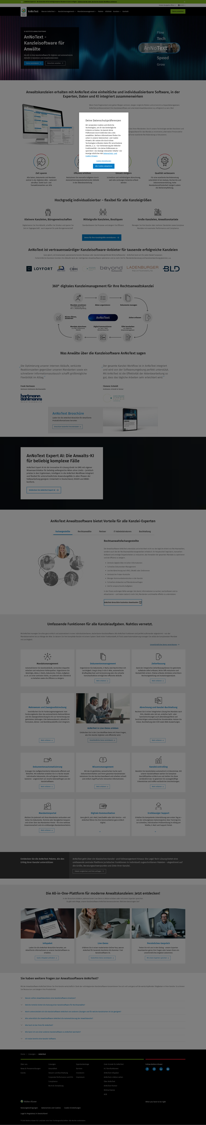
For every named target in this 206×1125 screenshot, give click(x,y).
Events (23, 1073)
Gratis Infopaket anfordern (46, 958)
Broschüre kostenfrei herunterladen (66, 427)
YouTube (168, 1069)
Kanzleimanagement (66, 11)
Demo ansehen (178, 11)
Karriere (79, 1069)
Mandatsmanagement (86, 11)
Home (23, 1054)
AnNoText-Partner (110, 1086)
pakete (89, 871)
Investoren (80, 1073)
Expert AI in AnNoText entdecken (44, 490)
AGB (105, 1094)
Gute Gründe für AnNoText (113, 1064)
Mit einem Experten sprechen (157, 958)
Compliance (53, 1081)
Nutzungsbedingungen (29, 1108)
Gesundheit (52, 1069)
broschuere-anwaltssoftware (123, 602)
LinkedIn (161, 1069)
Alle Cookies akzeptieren (103, 166)
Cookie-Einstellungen (103, 161)
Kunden (116, 11)
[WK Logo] (29, 1101)
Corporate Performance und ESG (60, 1077)
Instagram (154, 1069)
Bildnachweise (109, 1090)
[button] (50, 998)
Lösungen (32, 1054)
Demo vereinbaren (33, 63)
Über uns (24, 1064)
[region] (103, 142)
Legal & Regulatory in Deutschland (34, 1114)
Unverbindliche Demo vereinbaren (163, 645)
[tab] (63, 531)
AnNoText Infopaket (111, 1073)
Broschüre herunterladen (55, 63)
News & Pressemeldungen (31, 1069)
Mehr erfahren (101, 681)
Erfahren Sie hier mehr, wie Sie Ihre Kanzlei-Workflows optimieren (97, 1)
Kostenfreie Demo (101, 237)
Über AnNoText (109, 1081)
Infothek (108, 11)
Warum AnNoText (48, 11)
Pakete (100, 11)
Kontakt (126, 11)
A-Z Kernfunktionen (111, 1069)
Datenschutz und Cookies (51, 1108)
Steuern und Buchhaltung (58, 1073)
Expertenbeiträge (82, 1064)
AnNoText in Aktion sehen (113, 1077)
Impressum (80, 1077)
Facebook (147, 1069)
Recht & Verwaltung (55, 1086)
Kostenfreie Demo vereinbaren (101, 958)
